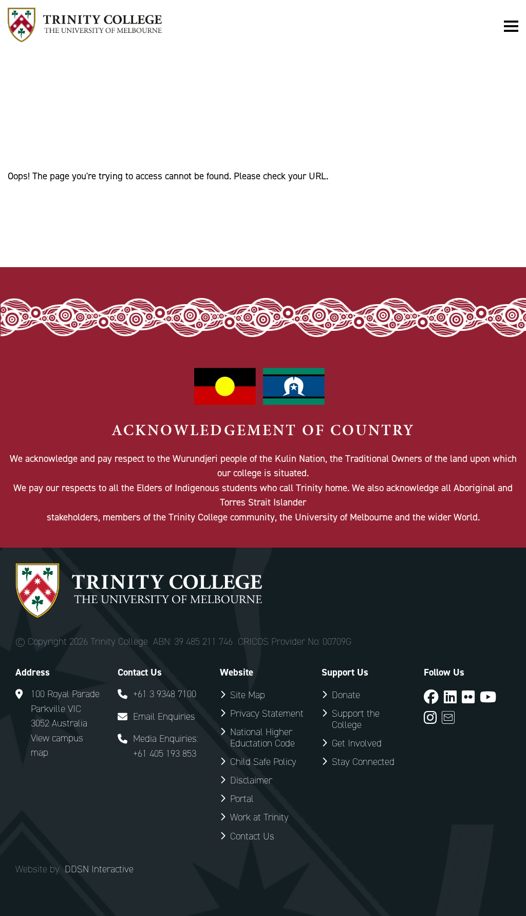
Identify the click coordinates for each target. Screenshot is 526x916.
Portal (242, 798)
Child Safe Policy (263, 761)
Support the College (356, 719)
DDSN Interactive (99, 869)
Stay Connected (363, 761)
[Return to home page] (85, 38)
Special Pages (75, 123)
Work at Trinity (259, 817)
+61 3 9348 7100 (164, 693)
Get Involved (357, 743)
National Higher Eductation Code (262, 737)
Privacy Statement (267, 713)
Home (19, 123)
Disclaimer (251, 780)
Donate (346, 694)
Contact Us (252, 836)
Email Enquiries (164, 716)
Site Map (247, 694)
